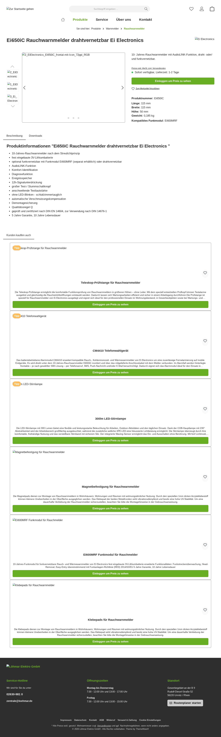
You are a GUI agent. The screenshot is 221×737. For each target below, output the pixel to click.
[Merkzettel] (191, 9)
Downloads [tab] (35, 135)
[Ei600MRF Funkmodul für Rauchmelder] (110, 534)
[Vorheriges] (24, 87)
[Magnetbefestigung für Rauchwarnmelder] (110, 466)
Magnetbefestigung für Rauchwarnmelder (110, 486)
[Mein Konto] (201, 9)
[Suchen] (146, 9)
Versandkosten (104, 726)
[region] (65, 88)
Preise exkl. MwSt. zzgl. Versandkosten (149, 68)
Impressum (66, 720)
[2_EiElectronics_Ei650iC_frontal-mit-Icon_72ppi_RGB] (73, 87)
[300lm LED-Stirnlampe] (110, 398)
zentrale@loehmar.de (19, 701)
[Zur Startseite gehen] (20, 9)
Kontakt (93, 720)
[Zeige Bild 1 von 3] (68, 118)
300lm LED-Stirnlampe (110, 418)
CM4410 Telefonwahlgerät (110, 350)
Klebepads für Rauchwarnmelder (110, 619)
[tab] (14, 136)
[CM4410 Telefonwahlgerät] (110, 330)
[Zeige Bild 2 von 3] (73, 118)
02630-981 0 (14, 694)
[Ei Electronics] (204, 41)
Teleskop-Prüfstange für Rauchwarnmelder (110, 282)
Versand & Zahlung (127, 720)
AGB (101, 720)
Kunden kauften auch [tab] (18, 235)
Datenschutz (80, 720)
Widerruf (110, 720)
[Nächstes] (122, 87)
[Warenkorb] (211, 9)
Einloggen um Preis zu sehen (173, 81)
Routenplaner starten (187, 702)
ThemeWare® (142, 729)
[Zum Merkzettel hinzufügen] (205, 274)
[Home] (67, 20)
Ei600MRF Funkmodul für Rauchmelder (110, 554)
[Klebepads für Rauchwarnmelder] (110, 599)
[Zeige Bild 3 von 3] (78, 118)
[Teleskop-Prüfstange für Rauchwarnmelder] (110, 262)
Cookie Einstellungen (150, 720)
